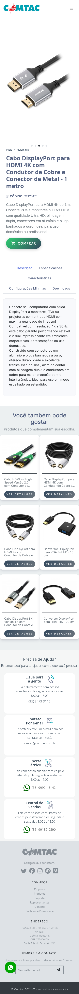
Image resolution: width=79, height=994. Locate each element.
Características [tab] (39, 278)
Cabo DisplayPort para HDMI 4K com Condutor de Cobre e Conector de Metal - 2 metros (59, 482)
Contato (39, 906)
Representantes (39, 902)
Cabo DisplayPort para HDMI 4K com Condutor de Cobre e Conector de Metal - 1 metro (19, 552)
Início (9, 149)
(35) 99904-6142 (44, 788)
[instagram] (40, 872)
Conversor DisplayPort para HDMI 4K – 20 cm (59, 620)
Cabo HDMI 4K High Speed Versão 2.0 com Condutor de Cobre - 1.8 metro (18, 482)
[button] (32, 145)
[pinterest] (48, 872)
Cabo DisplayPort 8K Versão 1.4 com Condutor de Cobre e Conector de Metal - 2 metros (19, 622)
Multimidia (23, 149)
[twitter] (24, 872)
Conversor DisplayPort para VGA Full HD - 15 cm (59, 552)
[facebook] (32, 872)
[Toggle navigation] (71, 8)
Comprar (26, 243)
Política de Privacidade (39, 911)
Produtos (39, 893)
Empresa (39, 889)
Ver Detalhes (19, 494)
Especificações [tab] (50, 268)
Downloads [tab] (61, 288)
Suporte (40, 898)
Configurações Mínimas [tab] (27, 288)
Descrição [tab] (24, 268)
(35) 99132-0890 (44, 829)
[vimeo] (55, 872)
